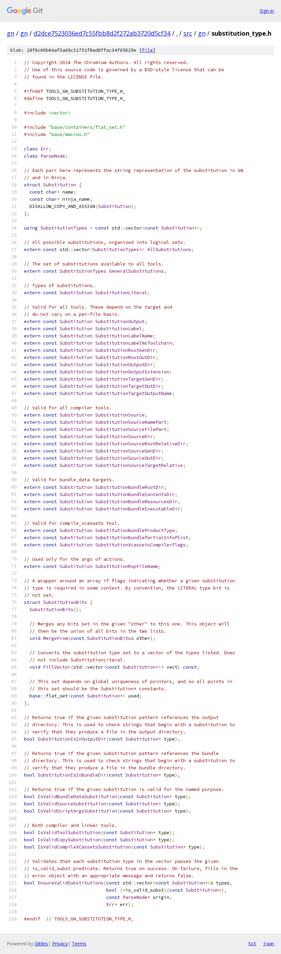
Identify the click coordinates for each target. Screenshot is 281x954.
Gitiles (41, 943)
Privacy (60, 943)
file (147, 50)
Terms (79, 943)
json (268, 943)
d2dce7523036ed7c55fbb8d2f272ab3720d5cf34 (102, 33)
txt (252, 943)
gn (10, 33)
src (187, 33)
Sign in (267, 11)
